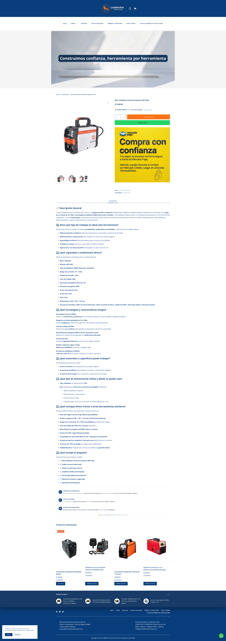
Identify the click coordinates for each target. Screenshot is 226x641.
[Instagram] (59, 611)
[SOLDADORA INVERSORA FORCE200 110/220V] (127, 549)
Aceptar (9, 634)
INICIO (65, 23)
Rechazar (17, 634)
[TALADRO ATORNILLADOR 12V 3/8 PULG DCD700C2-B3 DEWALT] (117, 601)
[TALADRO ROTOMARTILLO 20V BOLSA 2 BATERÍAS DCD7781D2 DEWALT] (58, 601)
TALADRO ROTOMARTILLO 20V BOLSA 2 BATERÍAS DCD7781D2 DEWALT (72, 601)
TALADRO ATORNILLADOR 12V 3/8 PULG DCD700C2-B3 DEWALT (130, 601)
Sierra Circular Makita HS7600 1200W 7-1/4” (160, 601)
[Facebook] (56, 611)
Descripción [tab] (113, 201)
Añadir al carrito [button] (92, 583)
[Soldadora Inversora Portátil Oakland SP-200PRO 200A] (98, 546)
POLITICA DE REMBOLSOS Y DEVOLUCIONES (151, 23)
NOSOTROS (84, 23)
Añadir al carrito (148, 117)
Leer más (60, 583)
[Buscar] (130, 8)
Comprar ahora (142, 123)
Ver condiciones (148, 109)
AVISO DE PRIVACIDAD (97, 23)
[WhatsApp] (63, 611)
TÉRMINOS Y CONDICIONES (115, 23)
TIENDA (73, 23)
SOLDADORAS (126, 193)
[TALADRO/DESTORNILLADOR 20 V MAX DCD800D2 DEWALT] (87, 601)
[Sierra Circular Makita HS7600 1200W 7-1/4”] (146, 601)
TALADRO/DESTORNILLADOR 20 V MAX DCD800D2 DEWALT (101, 601)
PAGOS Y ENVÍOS (131, 23)
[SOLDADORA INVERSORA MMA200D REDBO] (69, 549)
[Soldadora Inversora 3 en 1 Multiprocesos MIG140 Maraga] (156, 546)
